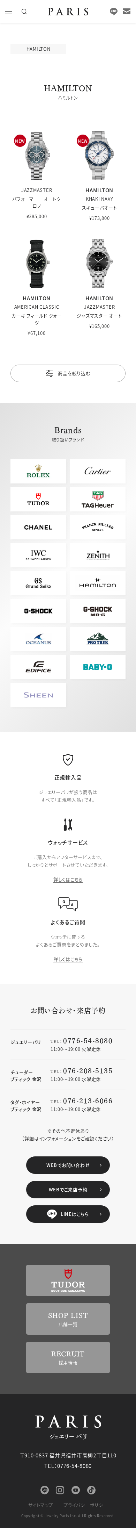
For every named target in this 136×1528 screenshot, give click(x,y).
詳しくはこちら (68, 879)
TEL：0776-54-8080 (68, 1465)
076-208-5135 (88, 1070)
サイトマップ (40, 1504)
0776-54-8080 (88, 1040)
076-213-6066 (88, 1100)
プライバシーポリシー (85, 1504)
